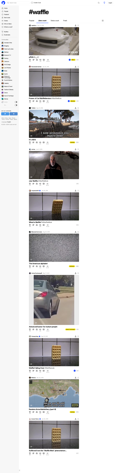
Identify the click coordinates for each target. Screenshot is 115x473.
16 (77, 142)
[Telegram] (14, 113)
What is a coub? (8, 27)
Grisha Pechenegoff (36, 273)
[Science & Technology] (9, 77)
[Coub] (3, 3)
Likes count (42, 21)
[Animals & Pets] (9, 42)
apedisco (33, 25)
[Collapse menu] (19, 470)
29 (77, 266)
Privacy (7, 119)
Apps (10, 118)
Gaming (72, 142)
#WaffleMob (56, 98)
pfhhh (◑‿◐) (33, 57)
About (3, 118)
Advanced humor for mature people (43, 327)
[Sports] (9, 73)
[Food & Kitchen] (9, 80)
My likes (6, 31)
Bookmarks (7, 35)
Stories (6, 20)
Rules (11, 119)
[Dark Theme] (98, 2)
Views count (55, 21)
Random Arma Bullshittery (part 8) (42, 409)
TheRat (33, 108)
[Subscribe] (16, 102)
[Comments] (37, 60)
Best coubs (7, 17)
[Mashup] (9, 52)
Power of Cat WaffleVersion (40, 98)
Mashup (73, 101)
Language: (6, 122)
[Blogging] (9, 45)
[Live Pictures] (9, 67)
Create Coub (37, 2)
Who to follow (8, 24)
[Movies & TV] (9, 55)
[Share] (76, 25)
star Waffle (33, 181)
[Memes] (9, 98)
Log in (110, 3)
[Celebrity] (9, 83)
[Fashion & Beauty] (9, 89)
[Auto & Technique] (9, 95)
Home (5, 8)
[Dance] (9, 92)
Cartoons (72, 266)
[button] (103, 21)
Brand (13, 118)
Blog (6, 118)
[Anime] (9, 102)
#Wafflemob (49, 368)
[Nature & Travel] (9, 86)
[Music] (9, 70)
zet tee (33, 149)
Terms (3, 119)
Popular (6, 11)
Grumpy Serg (34, 336)
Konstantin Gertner (36, 66)
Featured (6, 14)
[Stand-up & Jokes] (9, 49)
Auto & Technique (70, 329)
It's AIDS (32, 140)
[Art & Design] (9, 64)
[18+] (16, 105)
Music (73, 59)
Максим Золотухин (36, 231)
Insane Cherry (35, 419)
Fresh (65, 21)
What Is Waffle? (35, 222)
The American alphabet (38, 264)
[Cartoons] (9, 61)
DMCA (15, 119)
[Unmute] (31, 94)
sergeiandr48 (35, 190)
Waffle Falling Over (37, 368)
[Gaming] (9, 58)
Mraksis (33, 377)
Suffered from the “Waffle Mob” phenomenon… (48, 451)
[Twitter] (5, 113)
